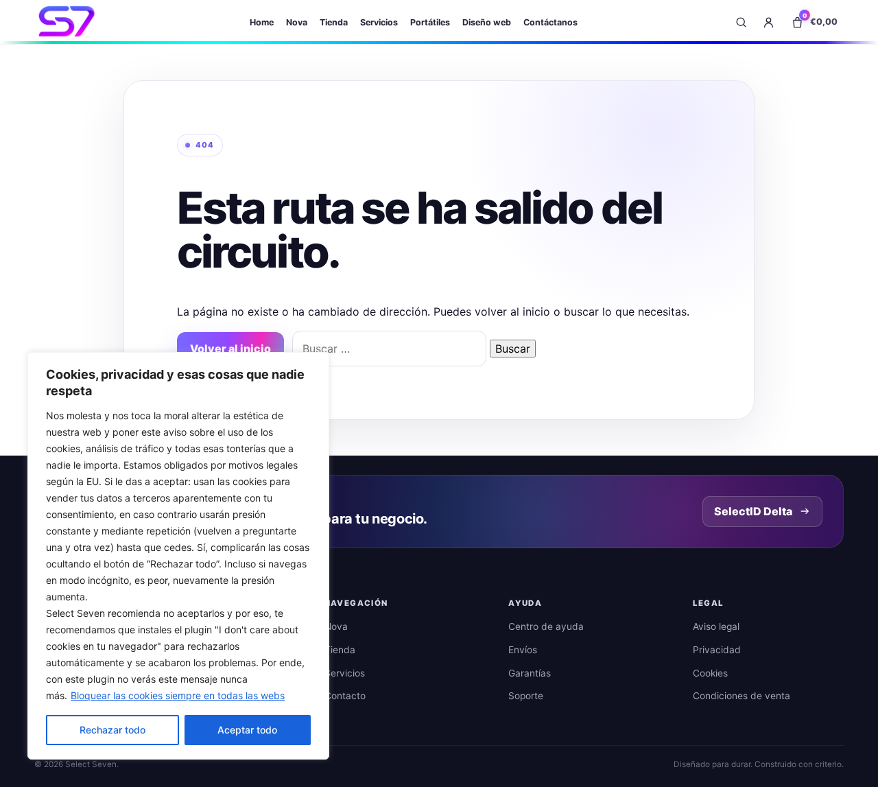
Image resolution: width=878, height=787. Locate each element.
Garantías (529, 673)
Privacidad (717, 649)
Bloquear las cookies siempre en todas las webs (178, 695)
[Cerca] (315, 363)
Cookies (710, 673)
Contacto (345, 695)
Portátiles (430, 22)
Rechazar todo (112, 730)
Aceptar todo (247, 730)
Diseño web (486, 22)
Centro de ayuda (546, 626)
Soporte (525, 695)
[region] (178, 556)
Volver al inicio (230, 348)
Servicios (379, 22)
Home (262, 22)
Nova (296, 22)
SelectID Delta (753, 511)
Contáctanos (550, 22)
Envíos (522, 649)
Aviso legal (716, 626)
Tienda (334, 22)
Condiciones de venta (741, 695)
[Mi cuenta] (768, 22)
